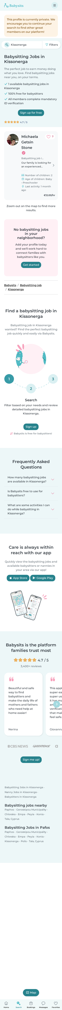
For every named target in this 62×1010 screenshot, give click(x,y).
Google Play (44, 578)
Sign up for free (31, 112)
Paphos (9, 809)
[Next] (56, 704)
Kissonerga (11, 841)
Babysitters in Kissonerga (20, 796)
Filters (53, 44)
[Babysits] (13, 5)
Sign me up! (31, 759)
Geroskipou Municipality (31, 809)
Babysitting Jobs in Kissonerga (24, 787)
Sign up (31, 426)
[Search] (7, 45)
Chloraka (10, 814)
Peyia (30, 814)
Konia (40, 814)
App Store (19, 578)
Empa (21, 814)
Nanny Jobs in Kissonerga (21, 792)
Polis (24, 841)
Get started (31, 264)
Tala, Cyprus (12, 818)
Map (33, 992)
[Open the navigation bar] (54, 5)
